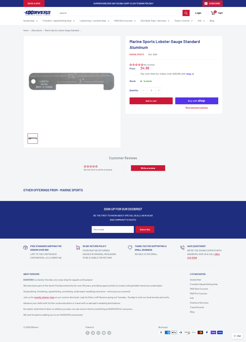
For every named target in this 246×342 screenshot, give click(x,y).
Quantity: (134, 90)
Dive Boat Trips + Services (153, 20)
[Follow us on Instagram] (98, 333)
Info (200, 20)
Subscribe (145, 229)
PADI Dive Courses (123, 20)
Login (198, 12)
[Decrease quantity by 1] (144, 90)
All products (36, 30)
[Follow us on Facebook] (88, 333)
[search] (120, 13)
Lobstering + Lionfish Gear (93, 20)
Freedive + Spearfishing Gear (57, 20)
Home (26, 30)
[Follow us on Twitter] (93, 333)
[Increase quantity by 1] (159, 90)
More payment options (196, 107)
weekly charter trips (44, 297)
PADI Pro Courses (198, 293)
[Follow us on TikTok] (109, 333)
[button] (136, 64)
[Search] (186, 13)
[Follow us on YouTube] (104, 333)
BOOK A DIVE (34, 3)
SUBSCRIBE (214, 3)
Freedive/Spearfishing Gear (204, 284)
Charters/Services (199, 302)
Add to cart (151, 100)
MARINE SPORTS (137, 54)
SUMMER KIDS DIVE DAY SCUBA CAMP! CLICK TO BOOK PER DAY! (123, 3)
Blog (212, 20)
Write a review (148, 168)
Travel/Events (197, 307)
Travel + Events (182, 20)
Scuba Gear (29, 20)
